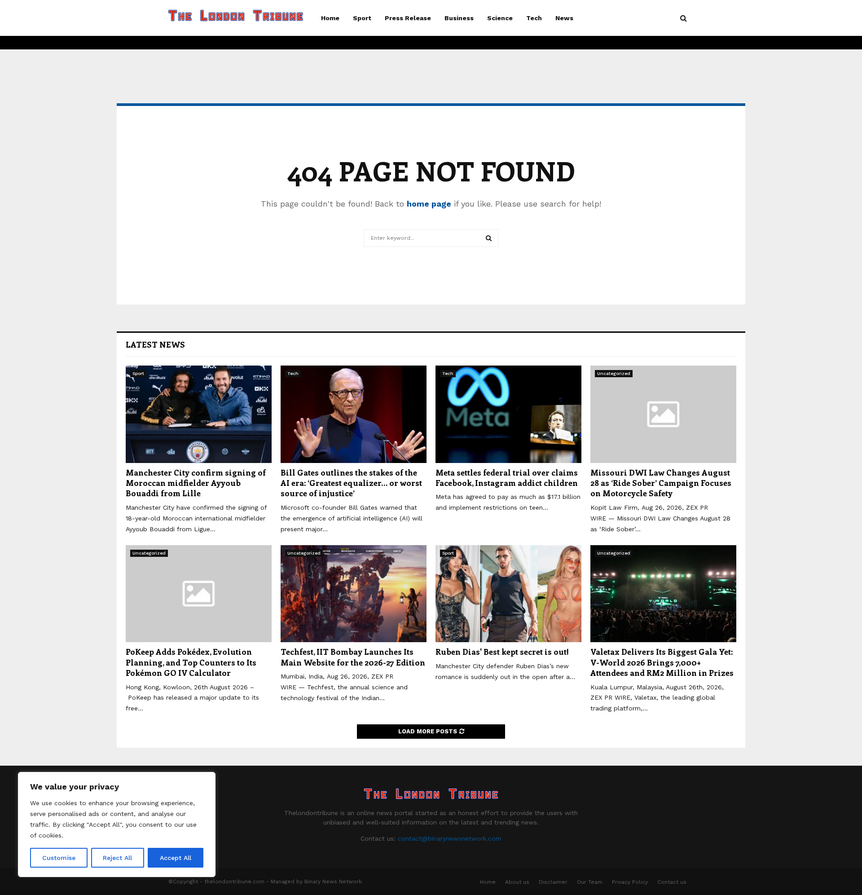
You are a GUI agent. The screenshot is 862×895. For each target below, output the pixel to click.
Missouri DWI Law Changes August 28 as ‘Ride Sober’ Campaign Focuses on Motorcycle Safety (660, 483)
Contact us (671, 882)
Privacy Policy (630, 882)
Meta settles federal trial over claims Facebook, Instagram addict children (506, 477)
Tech (534, 18)
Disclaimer (553, 882)
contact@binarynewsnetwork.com (449, 838)
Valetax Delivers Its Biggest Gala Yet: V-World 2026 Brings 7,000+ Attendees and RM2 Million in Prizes (662, 662)
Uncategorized (613, 373)
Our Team (590, 882)
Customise (58, 857)
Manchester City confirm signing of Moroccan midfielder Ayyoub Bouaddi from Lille (196, 483)
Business (459, 18)
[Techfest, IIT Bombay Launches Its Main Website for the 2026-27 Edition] (354, 594)
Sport (362, 18)
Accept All (175, 857)
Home (330, 18)
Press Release (408, 18)
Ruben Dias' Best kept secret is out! (502, 651)
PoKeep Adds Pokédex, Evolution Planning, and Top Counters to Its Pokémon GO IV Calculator (191, 662)
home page (429, 203)
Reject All (117, 857)
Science (500, 18)
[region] (117, 824)
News (564, 18)
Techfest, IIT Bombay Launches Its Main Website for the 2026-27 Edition (353, 656)
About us (517, 882)
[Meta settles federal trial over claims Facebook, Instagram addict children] (508, 414)
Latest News (155, 344)
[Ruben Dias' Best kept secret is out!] (508, 594)
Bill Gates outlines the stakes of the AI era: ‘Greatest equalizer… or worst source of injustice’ (351, 483)
